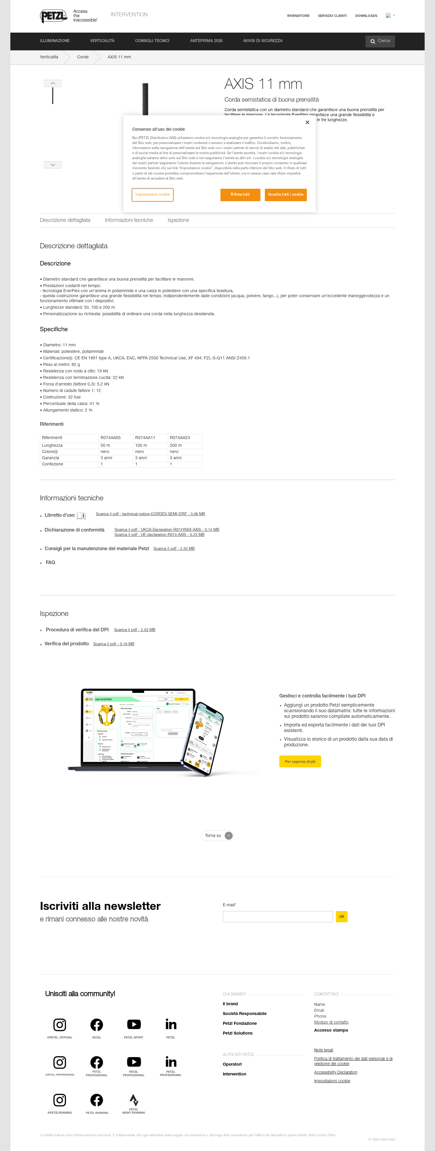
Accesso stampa (331, 1031)
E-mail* (229, 905)
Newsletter (309, 47)
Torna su (213, 836)
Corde (83, 57)
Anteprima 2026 (206, 41)
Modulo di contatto (331, 1023)
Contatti (307, 38)
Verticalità (102, 41)
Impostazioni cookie (153, 194)
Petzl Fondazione (240, 1024)
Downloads (366, 15)
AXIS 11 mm (119, 57)
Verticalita (49, 57)
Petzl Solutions (238, 1034)
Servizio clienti (332, 15)
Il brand (230, 1004)
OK (341, 917)
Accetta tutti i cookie (286, 194)
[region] (219, 163)
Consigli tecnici (152, 41)
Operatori (232, 1065)
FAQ (304, 30)
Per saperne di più (300, 762)
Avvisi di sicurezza (263, 41)
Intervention (129, 15)
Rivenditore (298, 15)
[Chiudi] (307, 122)
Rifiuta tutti (240, 194)
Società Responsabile (245, 1014)
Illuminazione (55, 41)
